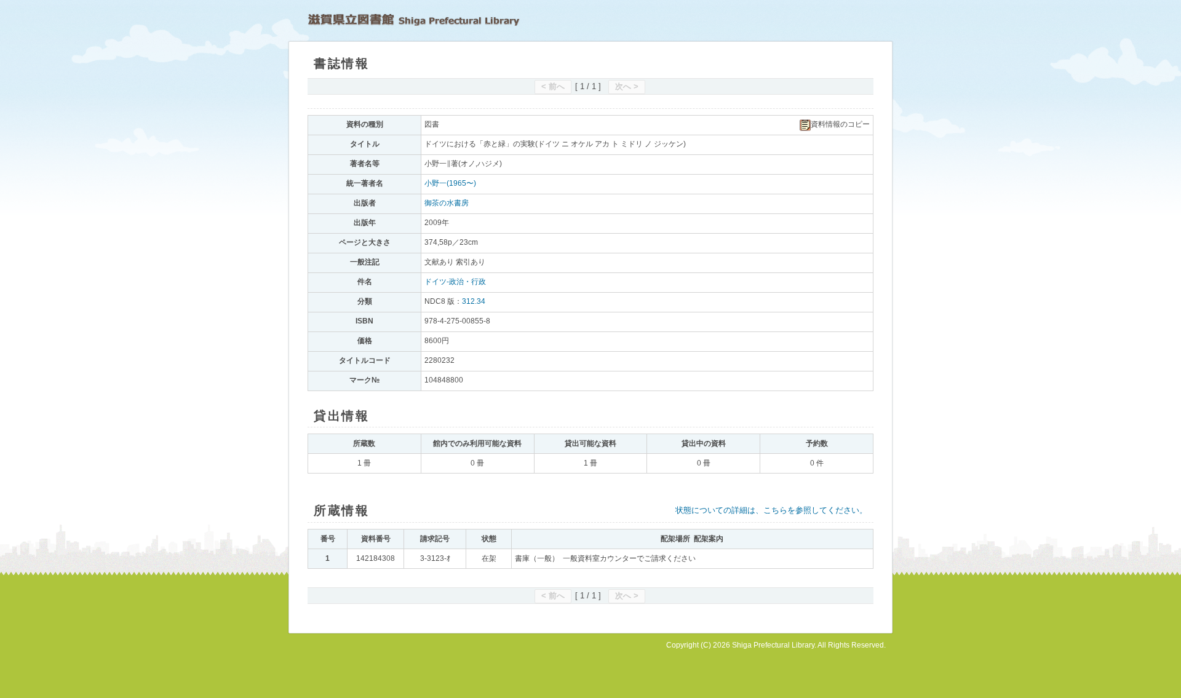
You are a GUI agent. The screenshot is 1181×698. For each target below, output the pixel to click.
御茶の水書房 (446, 203)
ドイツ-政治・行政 (455, 281)
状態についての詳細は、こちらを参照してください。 (771, 510)
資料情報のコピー (840, 124)
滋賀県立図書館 (414, 20)
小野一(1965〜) (450, 183)
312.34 (473, 301)
